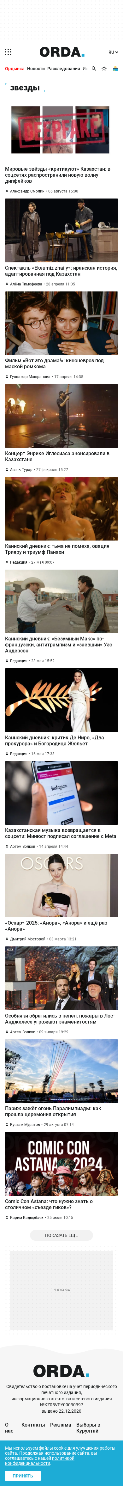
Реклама (60, 1425)
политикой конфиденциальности (39, 1461)
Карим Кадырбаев (27, 1217)
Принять (23, 1475)
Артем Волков (22, 846)
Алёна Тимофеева (26, 284)
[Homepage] (62, 52)
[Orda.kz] (61, 1381)
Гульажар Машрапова (30, 377)
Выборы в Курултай (88, 1428)
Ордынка (15, 68)
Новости (36, 68)
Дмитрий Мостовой (27, 939)
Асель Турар (21, 470)
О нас (9, 1428)
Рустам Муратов (25, 1124)
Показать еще (61, 1235)
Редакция (18, 562)
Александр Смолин (27, 191)
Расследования (63, 68)
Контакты (33, 1425)
